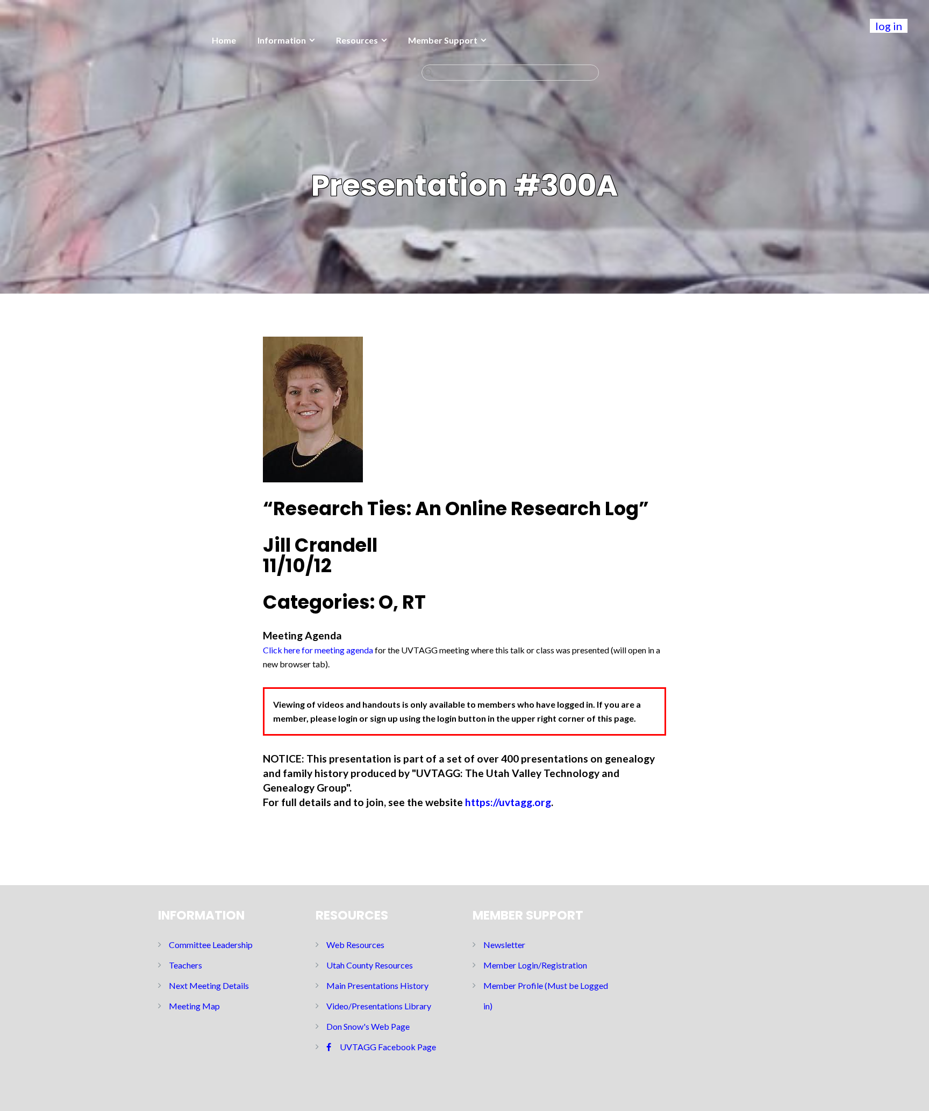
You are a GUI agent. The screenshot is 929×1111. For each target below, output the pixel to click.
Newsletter (504, 944)
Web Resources (355, 944)
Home (224, 40)
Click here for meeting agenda (318, 650)
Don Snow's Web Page (368, 1026)
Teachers (185, 965)
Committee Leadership (211, 944)
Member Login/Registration (535, 965)
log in (888, 25)
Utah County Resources (369, 965)
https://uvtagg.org (508, 802)
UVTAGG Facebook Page (388, 1047)
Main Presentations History (377, 985)
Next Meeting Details (209, 985)
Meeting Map (194, 1006)
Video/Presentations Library (378, 1006)
